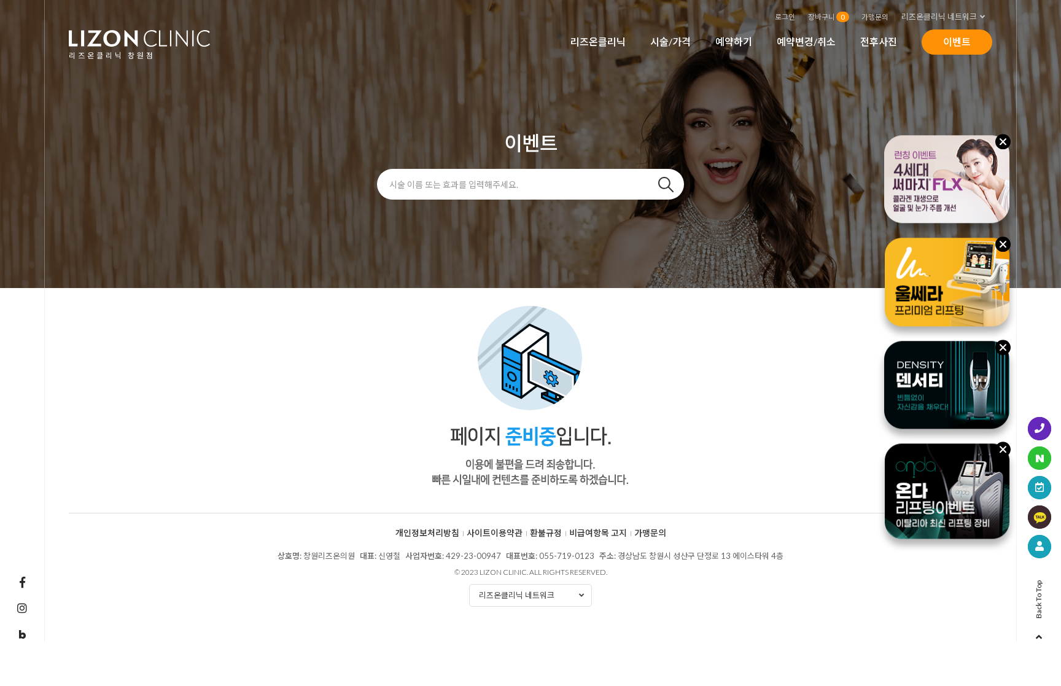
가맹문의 (874, 16)
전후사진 (878, 41)
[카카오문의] (1039, 517)
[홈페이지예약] (1039, 487)
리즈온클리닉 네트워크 (939, 16)
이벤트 (957, 41)
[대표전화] (1039, 428)
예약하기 (733, 41)
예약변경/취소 (806, 41)
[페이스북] (22, 582)
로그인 (785, 16)
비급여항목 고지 (598, 533)
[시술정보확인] (1039, 546)
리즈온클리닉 (598, 41)
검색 (665, 184)
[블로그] (22, 635)
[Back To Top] (1039, 633)
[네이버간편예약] (1039, 458)
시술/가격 (670, 41)
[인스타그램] (22, 608)
